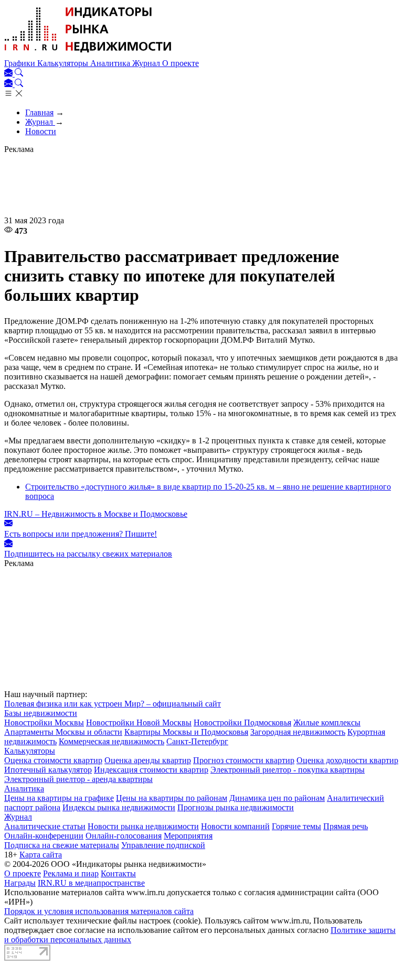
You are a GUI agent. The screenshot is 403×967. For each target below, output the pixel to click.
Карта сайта (40, 854)
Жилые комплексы (326, 722)
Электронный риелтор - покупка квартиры (287, 769)
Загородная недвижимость (297, 731)
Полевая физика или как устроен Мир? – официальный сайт (112, 703)
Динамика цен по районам (277, 798)
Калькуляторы (63, 63)
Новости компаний (235, 826)
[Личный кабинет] (9, 73)
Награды (20, 882)
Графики (20, 63)
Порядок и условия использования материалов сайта (99, 911)
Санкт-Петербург (197, 741)
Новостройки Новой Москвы (139, 722)
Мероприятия (188, 835)
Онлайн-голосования (124, 835)
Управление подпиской (163, 845)
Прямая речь (345, 826)
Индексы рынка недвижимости (118, 807)
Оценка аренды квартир (147, 760)
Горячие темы (296, 826)
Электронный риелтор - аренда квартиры (78, 779)
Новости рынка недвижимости (143, 826)
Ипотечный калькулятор (48, 769)
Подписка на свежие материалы (61, 845)
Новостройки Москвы (44, 722)
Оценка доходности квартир (347, 760)
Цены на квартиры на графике (59, 798)
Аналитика (111, 63)
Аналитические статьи (45, 826)
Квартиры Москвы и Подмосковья (186, 731)
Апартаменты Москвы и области (63, 731)
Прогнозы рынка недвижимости (235, 807)
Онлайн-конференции (43, 835)
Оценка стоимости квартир (53, 760)
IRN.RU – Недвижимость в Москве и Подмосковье (95, 513)
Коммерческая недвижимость (111, 741)
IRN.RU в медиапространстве (91, 882)
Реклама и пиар (71, 873)
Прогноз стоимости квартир (243, 760)
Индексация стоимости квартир (151, 769)
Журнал (147, 63)
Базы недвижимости (40, 713)
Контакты (118, 873)
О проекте (180, 63)
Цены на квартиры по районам (171, 798)
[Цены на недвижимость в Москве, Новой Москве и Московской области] (88, 53)
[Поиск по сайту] (19, 73)
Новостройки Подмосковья (242, 722)
